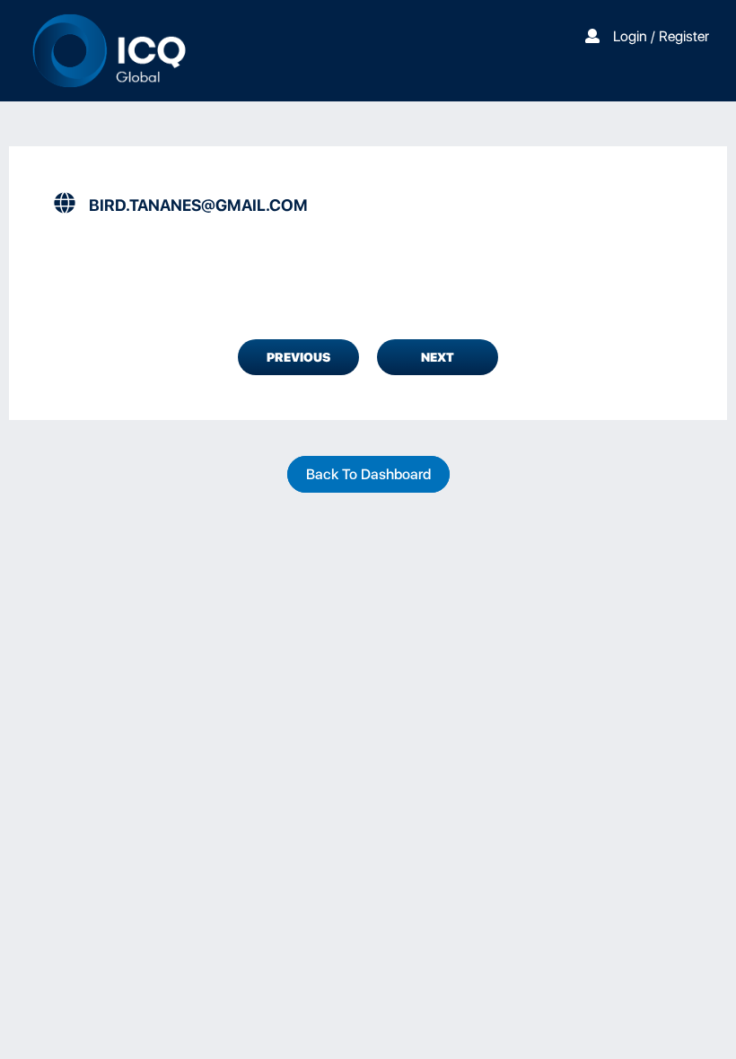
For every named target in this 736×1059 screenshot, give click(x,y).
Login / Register (661, 36)
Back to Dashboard (368, 474)
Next (437, 357)
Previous (298, 357)
